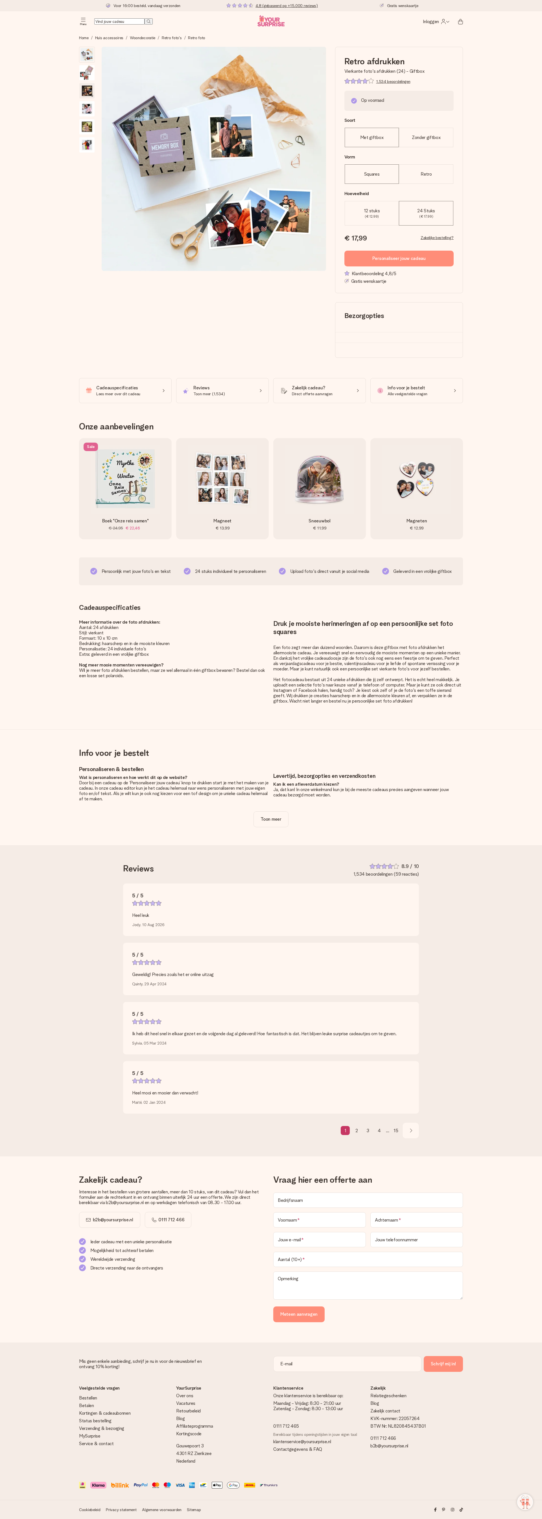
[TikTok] (461, 1509)
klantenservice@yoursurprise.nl (302, 1441)
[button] (87, 55)
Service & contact (96, 1443)
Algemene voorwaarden (161, 1509)
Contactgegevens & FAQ (297, 1449)
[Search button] (149, 21)
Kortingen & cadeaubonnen (104, 1413)
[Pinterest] (443, 1509)
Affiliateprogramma (194, 1426)
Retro (426, 174)
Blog (180, 1418)
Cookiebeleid (89, 1509)
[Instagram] (452, 1509)
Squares (372, 174)
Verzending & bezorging (101, 1428)
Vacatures (185, 1403)
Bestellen (88, 1398)
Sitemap (194, 1509)
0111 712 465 (286, 1426)
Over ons (184, 1395)
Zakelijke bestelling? (437, 237)
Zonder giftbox (426, 137)
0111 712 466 (383, 1438)
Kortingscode (189, 1433)
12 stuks (372, 213)
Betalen (86, 1405)
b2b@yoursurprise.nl (113, 1219)
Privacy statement (121, 1509)
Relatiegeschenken (388, 1395)
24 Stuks (426, 213)
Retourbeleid (188, 1411)
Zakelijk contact (385, 1411)
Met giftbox (371, 137)
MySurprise (89, 1436)
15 (396, 1130)
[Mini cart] (460, 21)
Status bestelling (95, 1420)
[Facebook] (435, 1509)
